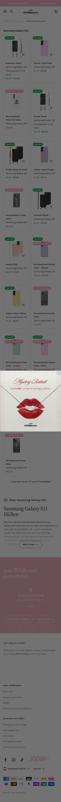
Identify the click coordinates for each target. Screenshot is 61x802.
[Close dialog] (58, 373)
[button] (30, 401)
